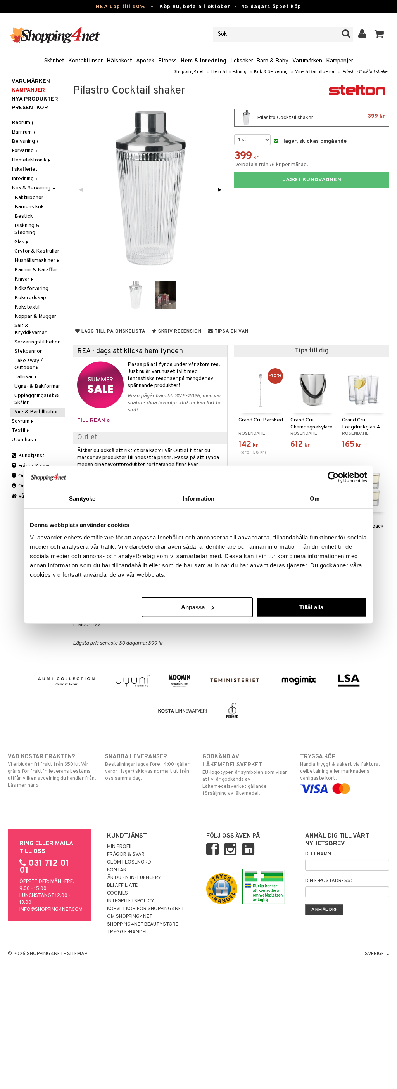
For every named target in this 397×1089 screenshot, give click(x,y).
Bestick (23, 216)
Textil (19, 430)
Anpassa (193, 606)
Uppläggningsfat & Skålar (36, 399)
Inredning (23, 178)
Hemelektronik (30, 160)
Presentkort (32, 107)
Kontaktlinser (85, 61)
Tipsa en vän (230, 331)
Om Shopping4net (129, 917)
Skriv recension (179, 331)
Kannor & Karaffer (35, 270)
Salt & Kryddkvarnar (30, 329)
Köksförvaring (31, 288)
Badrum (21, 123)
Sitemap (77, 954)
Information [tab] (198, 498)
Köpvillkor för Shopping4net (145, 909)
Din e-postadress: (328, 881)
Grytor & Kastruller (36, 251)
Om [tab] (314, 498)
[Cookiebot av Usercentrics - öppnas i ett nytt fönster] (333, 477)
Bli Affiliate (122, 886)
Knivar (22, 279)
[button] (379, 34)
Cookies (117, 893)
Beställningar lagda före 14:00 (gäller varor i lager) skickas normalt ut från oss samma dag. (147, 767)
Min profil (120, 847)
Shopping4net (189, 72)
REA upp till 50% (120, 6)
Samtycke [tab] (82, 498)
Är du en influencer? (134, 878)
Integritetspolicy (130, 901)
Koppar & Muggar (35, 316)
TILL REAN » (93, 420)
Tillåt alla (311, 606)
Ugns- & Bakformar (37, 386)
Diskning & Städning (27, 229)
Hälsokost (119, 61)
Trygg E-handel (127, 932)
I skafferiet (25, 169)
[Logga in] (362, 34)
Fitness (167, 61)
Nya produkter (35, 99)
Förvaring (23, 150)
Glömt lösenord (129, 862)
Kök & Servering (271, 72)
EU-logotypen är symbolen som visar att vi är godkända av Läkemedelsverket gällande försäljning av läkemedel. (244, 775)
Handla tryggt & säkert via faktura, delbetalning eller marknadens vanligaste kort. (340, 767)
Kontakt (118, 870)
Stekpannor (28, 351)
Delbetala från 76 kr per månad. (271, 164)
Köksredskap (30, 298)
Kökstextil (27, 307)
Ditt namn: (318, 854)
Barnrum (22, 132)
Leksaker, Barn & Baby (259, 61)
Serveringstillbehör (37, 342)
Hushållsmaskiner (35, 260)
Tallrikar (24, 377)
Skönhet (54, 61)
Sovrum (21, 421)
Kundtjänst (31, 456)
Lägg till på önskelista (112, 331)
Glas (20, 242)
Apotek (145, 61)
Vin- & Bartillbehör (315, 72)
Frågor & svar (126, 854)
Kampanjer (339, 61)
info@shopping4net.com (51, 910)
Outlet (87, 437)
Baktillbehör (28, 197)
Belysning (24, 141)
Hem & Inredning (203, 61)
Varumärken (307, 61)
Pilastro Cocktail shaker (365, 72)
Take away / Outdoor (28, 364)
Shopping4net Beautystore (142, 924)
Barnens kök (29, 207)
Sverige (375, 954)
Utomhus (23, 440)
